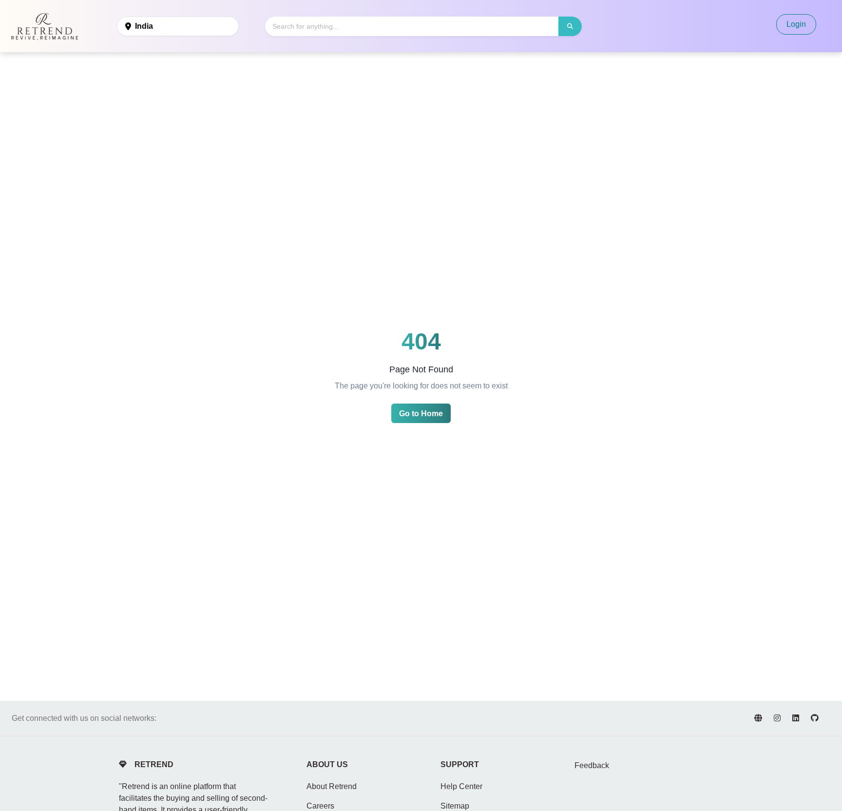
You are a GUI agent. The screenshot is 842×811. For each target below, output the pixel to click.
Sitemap (454, 806)
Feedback (591, 765)
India (144, 26)
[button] (570, 26)
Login (796, 24)
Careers (320, 806)
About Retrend (331, 786)
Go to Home (421, 413)
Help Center (461, 786)
